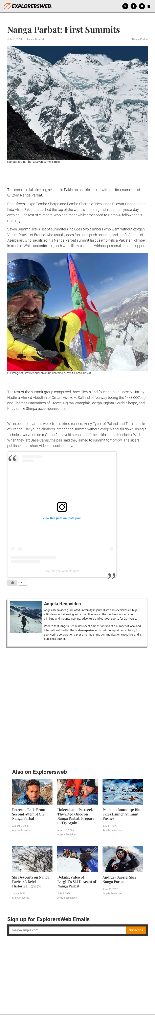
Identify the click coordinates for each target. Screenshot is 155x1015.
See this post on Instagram (62, 570)
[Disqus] (77, 706)
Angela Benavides (36, 39)
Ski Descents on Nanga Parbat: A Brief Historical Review (30, 881)
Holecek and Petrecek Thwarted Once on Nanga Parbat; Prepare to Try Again (75, 816)
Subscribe (136, 930)
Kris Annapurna (20, 897)
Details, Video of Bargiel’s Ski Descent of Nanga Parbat (76, 881)
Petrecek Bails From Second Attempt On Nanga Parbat (28, 814)
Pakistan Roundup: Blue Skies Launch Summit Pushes (122, 814)
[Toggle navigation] (149, 6)
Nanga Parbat (140, 39)
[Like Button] (12, 583)
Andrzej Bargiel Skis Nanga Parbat (119, 879)
